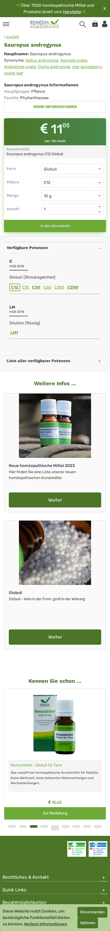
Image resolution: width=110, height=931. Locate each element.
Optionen (87, 923)
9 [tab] (98, 826)
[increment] (99, 206)
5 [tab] (55, 826)
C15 (25, 287)
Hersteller (72, 11)
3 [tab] (34, 826)
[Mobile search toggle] (82, 24)
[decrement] (99, 211)
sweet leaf (13, 73)
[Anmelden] (104, 24)
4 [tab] (44, 826)
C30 (36, 287)
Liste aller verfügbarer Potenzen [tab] (38, 360)
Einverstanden (92, 912)
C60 (47, 287)
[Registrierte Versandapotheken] (76, 849)
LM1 (14, 332)
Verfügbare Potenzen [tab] (27, 247)
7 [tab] (76, 826)
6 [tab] (66, 826)
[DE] (44, 23)
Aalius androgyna (42, 60)
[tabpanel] (55, 754)
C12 (14, 287)
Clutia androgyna (54, 66)
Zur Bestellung (55, 813)
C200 (72, 287)
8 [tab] (87, 826)
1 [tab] (12, 826)
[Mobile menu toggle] (6, 24)
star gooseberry (87, 66)
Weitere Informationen (45, 924)
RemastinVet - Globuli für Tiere (36, 765)
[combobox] (72, 182)
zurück (12, 36)
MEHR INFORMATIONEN (55, 107)
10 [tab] (55, 829)
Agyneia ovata (73, 60)
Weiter (55, 500)
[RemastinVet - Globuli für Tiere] (55, 724)
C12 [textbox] (47, 182)
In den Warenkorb (55, 226)
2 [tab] (23, 826)
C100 (59, 287)
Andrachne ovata (20, 66)
